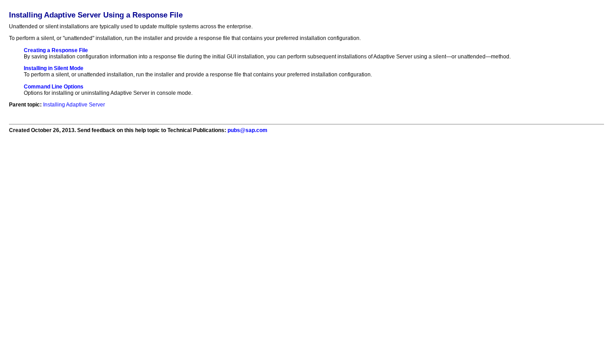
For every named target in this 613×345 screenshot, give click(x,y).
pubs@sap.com (247, 130)
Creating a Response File (56, 50)
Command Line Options (53, 87)
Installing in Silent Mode (53, 68)
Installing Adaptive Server (74, 105)
